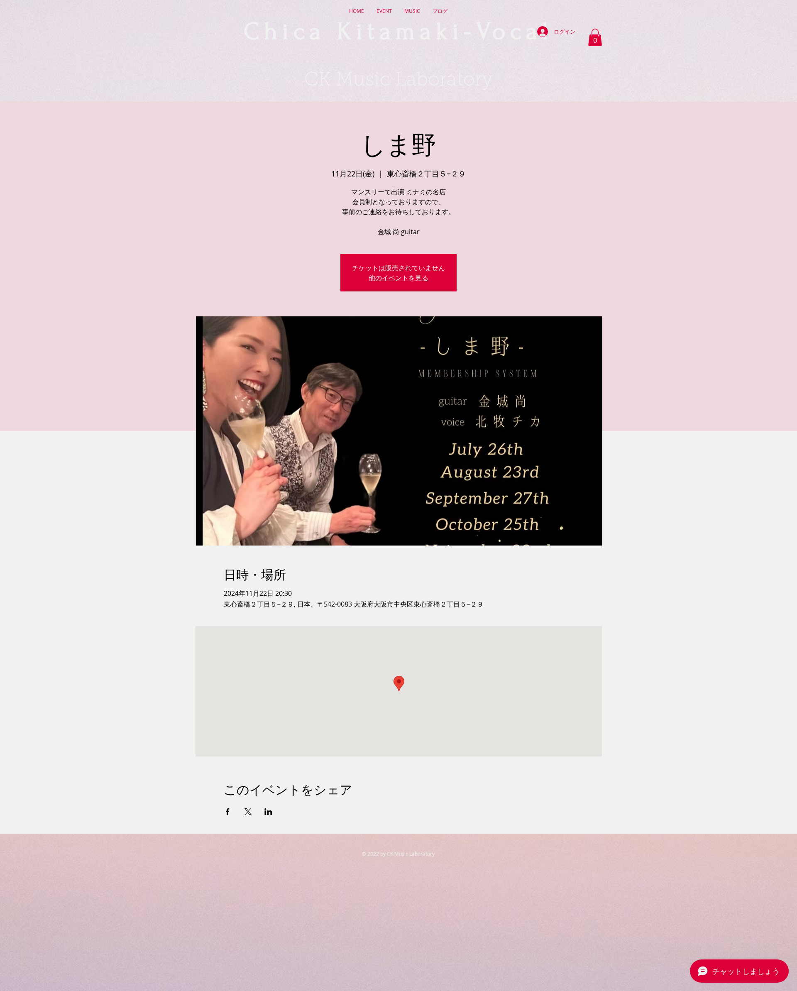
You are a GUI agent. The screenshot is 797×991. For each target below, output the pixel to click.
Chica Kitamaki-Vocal (398, 31)
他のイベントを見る (398, 277)
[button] (595, 37)
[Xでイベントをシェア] (248, 811)
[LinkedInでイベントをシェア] (268, 811)
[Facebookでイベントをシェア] (228, 811)
